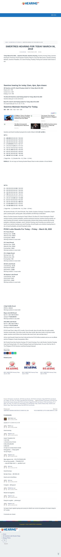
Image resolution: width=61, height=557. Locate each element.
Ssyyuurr (10, 433)
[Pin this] (10, 353)
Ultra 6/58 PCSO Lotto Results (26, 400)
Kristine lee (10, 488)
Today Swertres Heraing (15, 405)
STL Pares (12, 400)
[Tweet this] (7, 353)
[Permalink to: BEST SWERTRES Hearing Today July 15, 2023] (12, 365)
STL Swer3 (17, 400)
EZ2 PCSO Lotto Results (36, 399)
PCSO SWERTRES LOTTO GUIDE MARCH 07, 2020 (45, 409)
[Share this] (5, 353)
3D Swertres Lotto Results (13, 399)
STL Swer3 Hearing (21, 403)
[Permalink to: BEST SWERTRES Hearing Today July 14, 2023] (30, 365)
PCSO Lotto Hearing (48, 402)
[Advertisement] (30, 9)
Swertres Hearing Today (43, 403)
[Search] (4, 540)
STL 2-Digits (6, 400)
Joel (9, 466)
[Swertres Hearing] (30, 3)
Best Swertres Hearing (12, 402)
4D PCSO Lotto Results (25, 399)
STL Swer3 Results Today (31, 403)
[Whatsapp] (15, 353)
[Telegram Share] (13, 353)
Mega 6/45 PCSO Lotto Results (49, 399)
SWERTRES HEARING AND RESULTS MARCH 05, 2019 (16, 409)
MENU (54, 15)
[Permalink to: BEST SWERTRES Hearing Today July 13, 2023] (48, 365)
